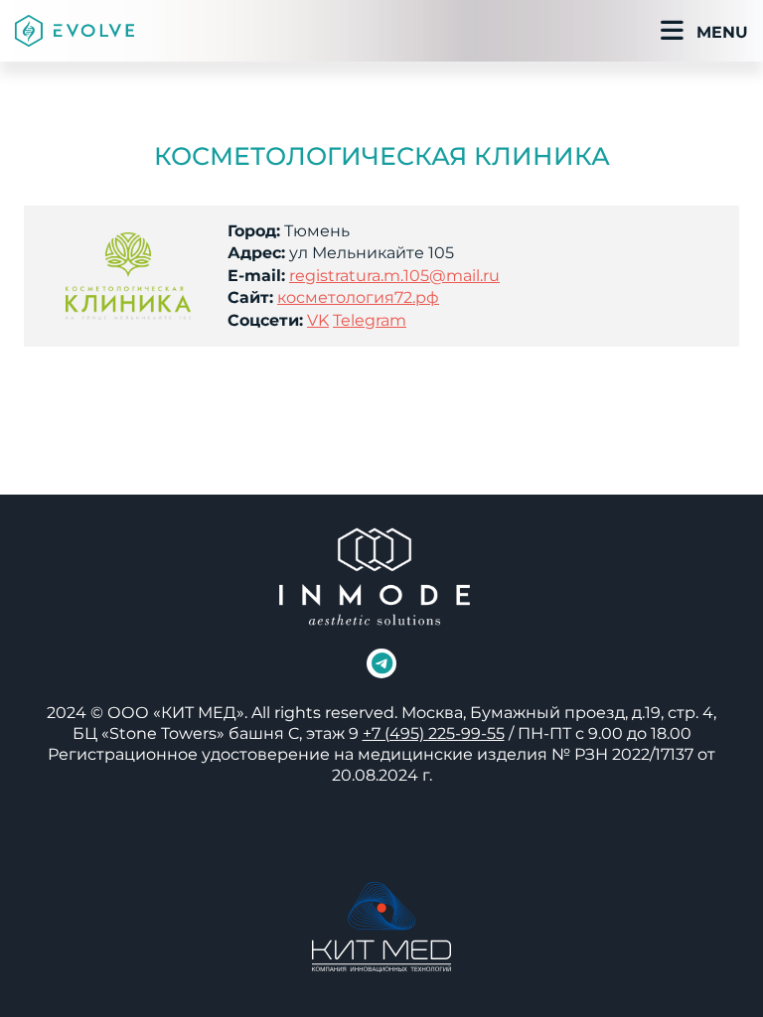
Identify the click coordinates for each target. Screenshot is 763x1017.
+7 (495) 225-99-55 (434, 733)
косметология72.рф (358, 297)
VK (318, 320)
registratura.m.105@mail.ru (394, 275)
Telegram (369, 320)
